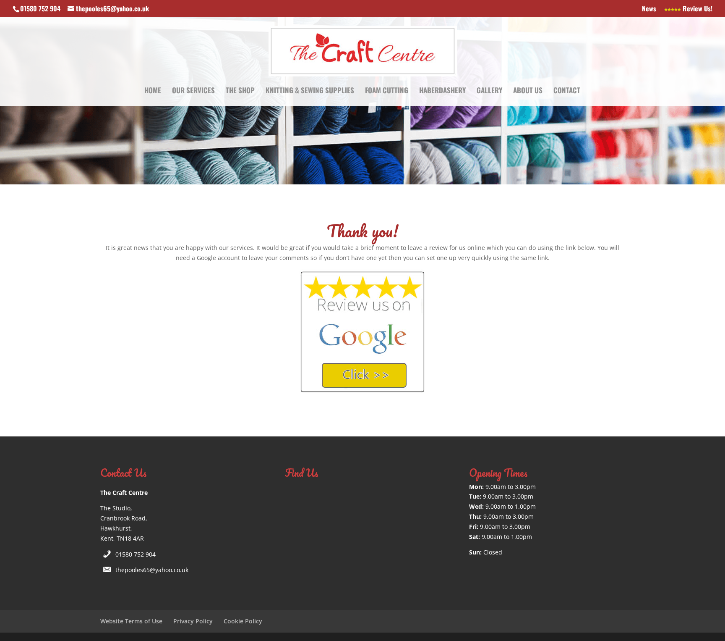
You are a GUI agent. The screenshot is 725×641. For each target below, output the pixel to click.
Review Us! (696, 9)
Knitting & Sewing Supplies (310, 91)
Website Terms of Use (131, 621)
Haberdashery (442, 91)
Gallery (489, 91)
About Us (527, 91)
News (649, 9)
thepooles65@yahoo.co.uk (151, 570)
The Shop (240, 91)
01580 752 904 (135, 554)
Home (152, 91)
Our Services (193, 91)
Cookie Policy (243, 621)
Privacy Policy (193, 621)
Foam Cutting (386, 91)
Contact (566, 91)
